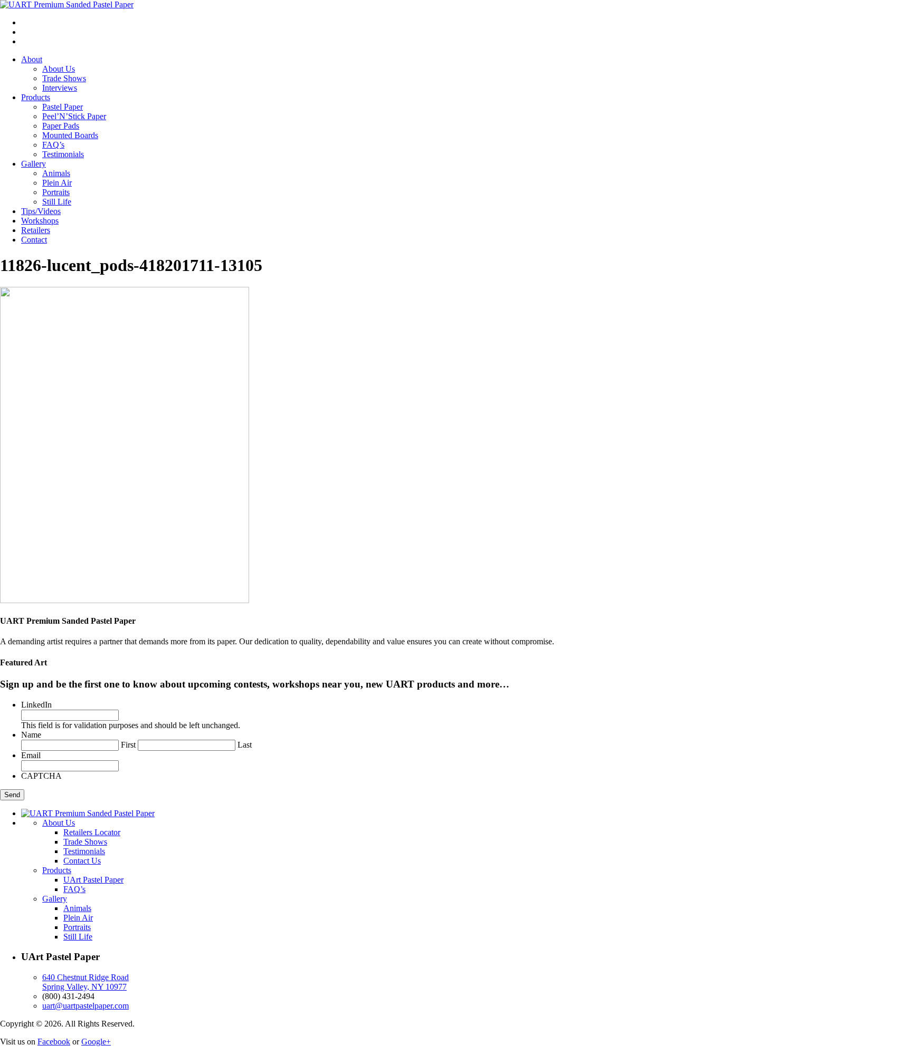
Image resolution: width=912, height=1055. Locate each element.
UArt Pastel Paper (93, 879)
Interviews (59, 87)
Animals (56, 173)
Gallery (33, 163)
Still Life (56, 201)
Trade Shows (64, 78)
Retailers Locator (91, 832)
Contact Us (82, 860)
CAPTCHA (41, 775)
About (31, 59)
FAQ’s (53, 144)
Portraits (56, 192)
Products (35, 97)
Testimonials (63, 154)
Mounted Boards (70, 135)
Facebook (53, 1041)
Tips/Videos (41, 211)
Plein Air (57, 182)
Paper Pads (60, 125)
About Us (58, 68)
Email (31, 755)
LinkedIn (36, 704)
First (128, 744)
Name (31, 734)
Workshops (40, 220)
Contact (34, 239)
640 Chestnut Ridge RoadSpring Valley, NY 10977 (85, 982)
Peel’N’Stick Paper (74, 116)
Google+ (96, 1041)
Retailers (35, 230)
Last (245, 744)
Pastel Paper (62, 106)
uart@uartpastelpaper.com (85, 1005)
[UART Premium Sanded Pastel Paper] (67, 4)
